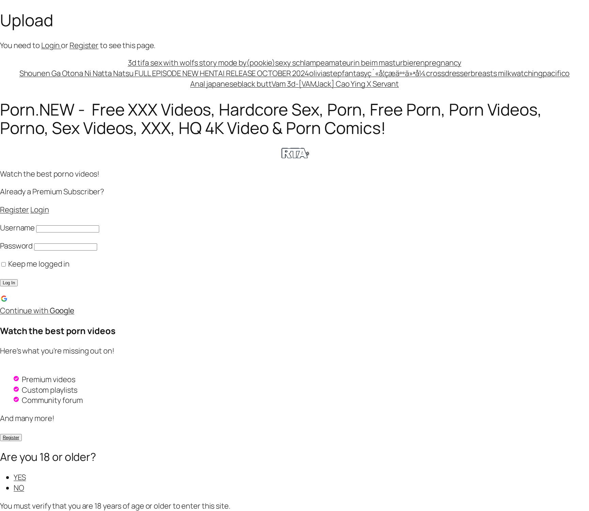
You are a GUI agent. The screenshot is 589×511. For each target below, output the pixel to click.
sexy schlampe (300, 63)
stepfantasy (346, 73)
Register (84, 45)
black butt (255, 84)
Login (51, 45)
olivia (317, 73)
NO (19, 488)
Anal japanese (214, 84)
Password (16, 246)
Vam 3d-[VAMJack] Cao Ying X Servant (335, 84)
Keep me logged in (38, 264)
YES (20, 477)
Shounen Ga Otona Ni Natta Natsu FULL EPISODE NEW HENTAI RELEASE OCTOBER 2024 (164, 73)
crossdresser (448, 73)
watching (527, 73)
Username (17, 228)
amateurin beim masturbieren (375, 63)
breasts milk (491, 73)
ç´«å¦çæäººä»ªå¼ (396, 73)
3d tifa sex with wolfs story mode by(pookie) (201, 63)
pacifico (556, 73)
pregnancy (443, 63)
